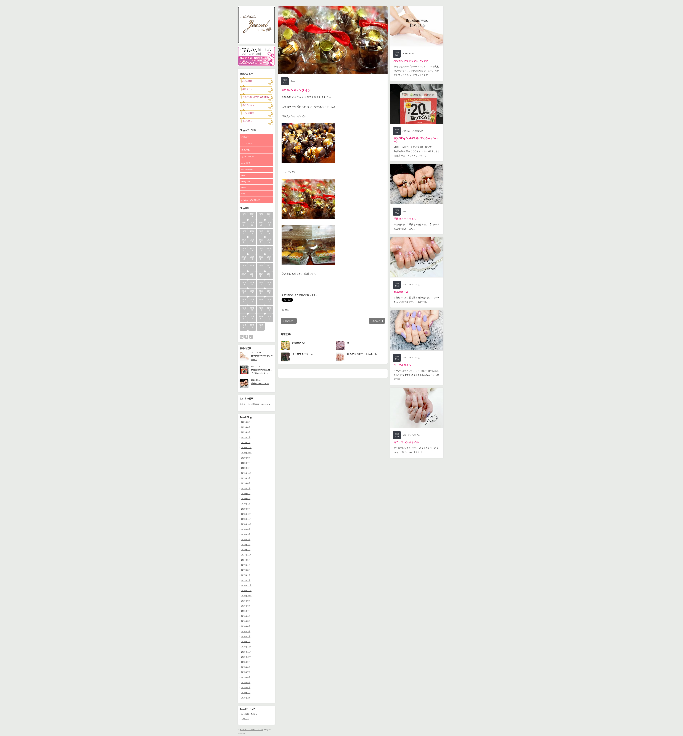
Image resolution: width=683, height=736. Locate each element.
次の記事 (376, 321)
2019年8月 (245, 483)
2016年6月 (245, 616)
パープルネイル (402, 365)
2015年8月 (245, 667)
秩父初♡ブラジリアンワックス (262, 358)
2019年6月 (245, 494)
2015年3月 (245, 693)
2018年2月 (245, 545)
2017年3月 (245, 570)
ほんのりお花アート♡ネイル (362, 354)
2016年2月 (245, 636)
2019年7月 (245, 488)
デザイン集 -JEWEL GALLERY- (256, 97)
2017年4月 (245, 565)
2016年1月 (245, 641)
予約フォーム (256, 51)
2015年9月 (245, 662)
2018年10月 (246, 524)
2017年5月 (245, 560)
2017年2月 (245, 575)
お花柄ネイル (401, 291)
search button (251, 337)
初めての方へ (248, 105)
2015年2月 (245, 698)
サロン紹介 (247, 121)
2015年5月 (245, 682)
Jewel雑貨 (245, 163)
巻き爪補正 (246, 150)
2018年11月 (246, 519)
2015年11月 (246, 652)
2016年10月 (246, 596)
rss (241, 337)
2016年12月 (246, 585)
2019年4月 (245, 504)
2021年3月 (245, 432)
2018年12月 (246, 514)
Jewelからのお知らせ (250, 200)
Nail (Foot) (245, 182)
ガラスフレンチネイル (406, 442)
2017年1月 (245, 580)
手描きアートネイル (260, 383)
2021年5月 (245, 422)
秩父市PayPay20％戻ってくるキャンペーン (261, 371)
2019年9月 (245, 478)
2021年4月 (245, 427)
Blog (243, 194)
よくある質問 (248, 113)
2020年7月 (245, 463)
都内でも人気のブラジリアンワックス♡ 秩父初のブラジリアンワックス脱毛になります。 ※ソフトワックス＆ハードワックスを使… (416, 70)
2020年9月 (245, 458)
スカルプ (245, 137)
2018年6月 (245, 529)
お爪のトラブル (248, 156)
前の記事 (289, 321)
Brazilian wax (247, 169)
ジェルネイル (247, 143)
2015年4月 (245, 687)
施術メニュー (248, 89)
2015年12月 (246, 647)
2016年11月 (246, 590)
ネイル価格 (247, 81)
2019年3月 (245, 509)
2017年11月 (246, 555)
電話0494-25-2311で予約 (256, 61)
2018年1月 (245, 550)
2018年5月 (245, 534)
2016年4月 (245, 626)
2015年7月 (245, 672)
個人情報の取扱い (249, 714)
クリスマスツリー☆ (302, 354)
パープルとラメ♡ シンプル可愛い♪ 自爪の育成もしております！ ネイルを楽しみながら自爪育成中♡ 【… (416, 374)
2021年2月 (245, 437)
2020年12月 (246, 447)
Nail (243, 175)
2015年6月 (245, 677)
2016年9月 (245, 601)
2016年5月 (245, 621)
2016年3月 (245, 631)
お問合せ (245, 719)
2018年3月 (245, 539)
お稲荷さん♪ (298, 342)
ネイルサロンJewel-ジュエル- (251, 729)
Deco (243, 188)
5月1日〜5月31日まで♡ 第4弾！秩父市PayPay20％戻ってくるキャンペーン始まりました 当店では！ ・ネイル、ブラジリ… (417, 151)
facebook (246, 337)
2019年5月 (245, 498)
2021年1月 (245, 442)
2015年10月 (246, 657)
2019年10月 (246, 473)
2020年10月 (246, 453)
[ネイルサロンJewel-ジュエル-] (256, 42)
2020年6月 (245, 468)
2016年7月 (245, 611)
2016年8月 (245, 606)
